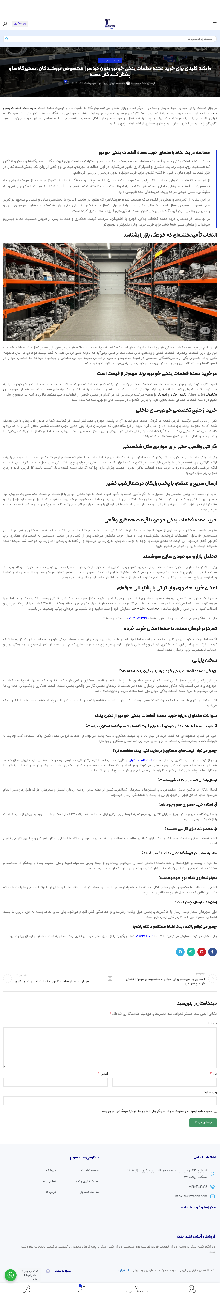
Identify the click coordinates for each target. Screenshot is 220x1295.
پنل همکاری (20, 23)
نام (213, 1073)
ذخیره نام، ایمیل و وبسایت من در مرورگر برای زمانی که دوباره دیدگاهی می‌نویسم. (156, 1111)
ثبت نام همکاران (140, 760)
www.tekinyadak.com (147, 609)
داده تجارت (124, 1270)
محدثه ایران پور (114, 83)
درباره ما (51, 1192)
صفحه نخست (90, 1170)
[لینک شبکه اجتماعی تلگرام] (180, 952)
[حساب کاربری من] (5, 23)
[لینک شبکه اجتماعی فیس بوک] (212, 952)
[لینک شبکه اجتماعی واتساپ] (191, 952)
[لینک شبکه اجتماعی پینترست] (201, 952)
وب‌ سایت (210, 1092)
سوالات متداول (89, 1192)
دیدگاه (211, 1023)
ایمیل (103, 1073)
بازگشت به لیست (110, 978)
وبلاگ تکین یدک (110, 61)
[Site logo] (110, 23)
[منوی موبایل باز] (214, 23)
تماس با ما (49, 1181)
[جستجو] (6, 39)
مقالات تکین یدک (87, 1181)
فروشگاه (50, 1170)
